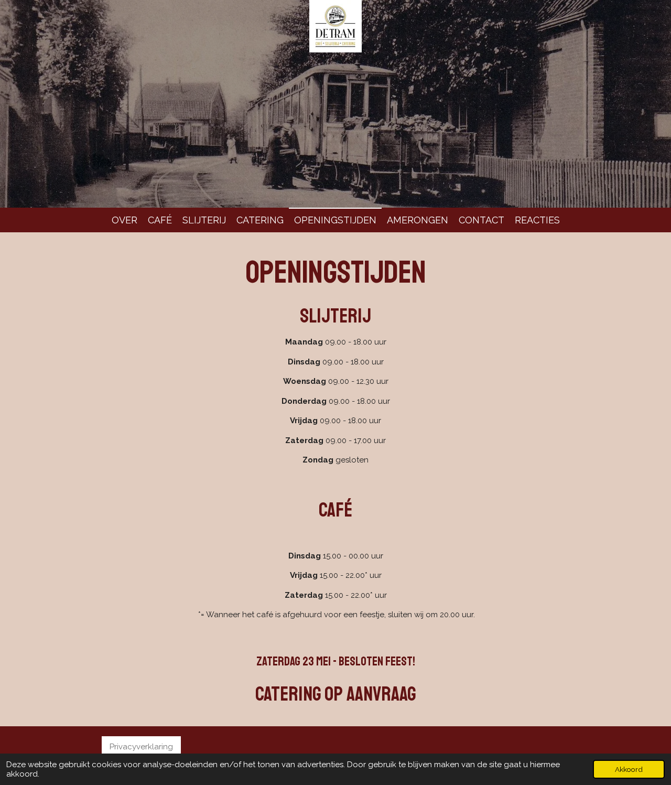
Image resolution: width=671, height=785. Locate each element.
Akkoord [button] (629, 769)
